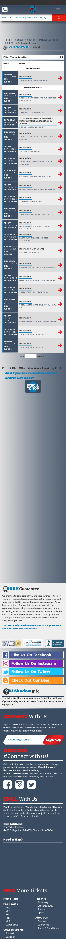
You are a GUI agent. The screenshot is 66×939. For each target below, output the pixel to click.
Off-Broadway (45, 906)
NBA (8, 914)
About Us (41, 917)
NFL (8, 907)
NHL (8, 918)
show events (31, 356)
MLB (8, 911)
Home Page (10, 899)
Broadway (43, 902)
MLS (8, 921)
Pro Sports (10, 904)
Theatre (40, 899)
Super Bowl (12, 924)
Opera (41, 912)
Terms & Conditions (48, 928)
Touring (42, 909)
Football (10, 933)
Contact (42, 921)
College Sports (13, 930)
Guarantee (43, 924)
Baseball (10, 937)
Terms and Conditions (24, 628)
